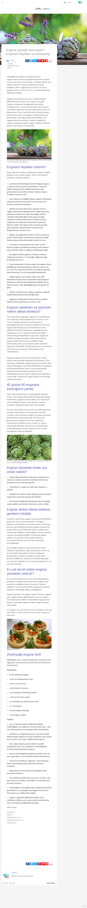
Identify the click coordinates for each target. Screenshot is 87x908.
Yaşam (33, 42)
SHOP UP (69, 2)
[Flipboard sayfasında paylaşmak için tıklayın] (42, 60)
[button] (2, 2)
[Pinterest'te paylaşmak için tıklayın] (39, 60)
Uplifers (12, 60)
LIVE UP (13, 42)
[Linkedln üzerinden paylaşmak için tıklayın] (35, 60)
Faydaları (5, 42)
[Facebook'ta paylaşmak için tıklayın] (27, 60)
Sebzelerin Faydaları (23, 42)
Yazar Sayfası (50, 883)
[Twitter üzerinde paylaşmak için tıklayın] (31, 60)
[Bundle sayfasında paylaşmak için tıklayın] (46, 60)
